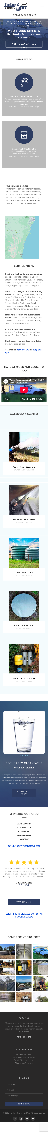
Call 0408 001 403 (24, 44)
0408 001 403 (23, 350)
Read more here (24, 1037)
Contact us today (24, 793)
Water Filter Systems (24, 678)
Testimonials (24, 902)
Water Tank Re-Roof (24, 625)
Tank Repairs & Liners (24, 520)
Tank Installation (24, 573)
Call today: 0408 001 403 (24, 845)
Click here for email (27, 1060)
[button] (42, 8)
